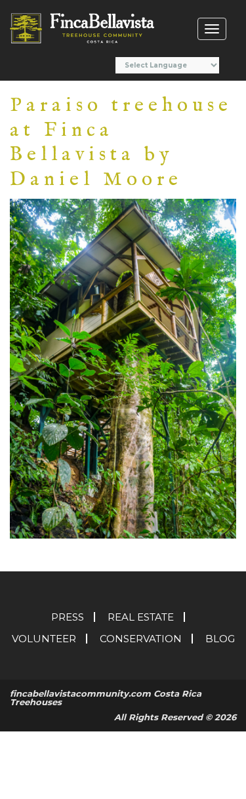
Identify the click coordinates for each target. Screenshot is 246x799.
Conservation (141, 639)
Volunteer (44, 639)
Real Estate (141, 617)
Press (67, 617)
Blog (220, 639)
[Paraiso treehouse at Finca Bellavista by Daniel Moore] (123, 367)
